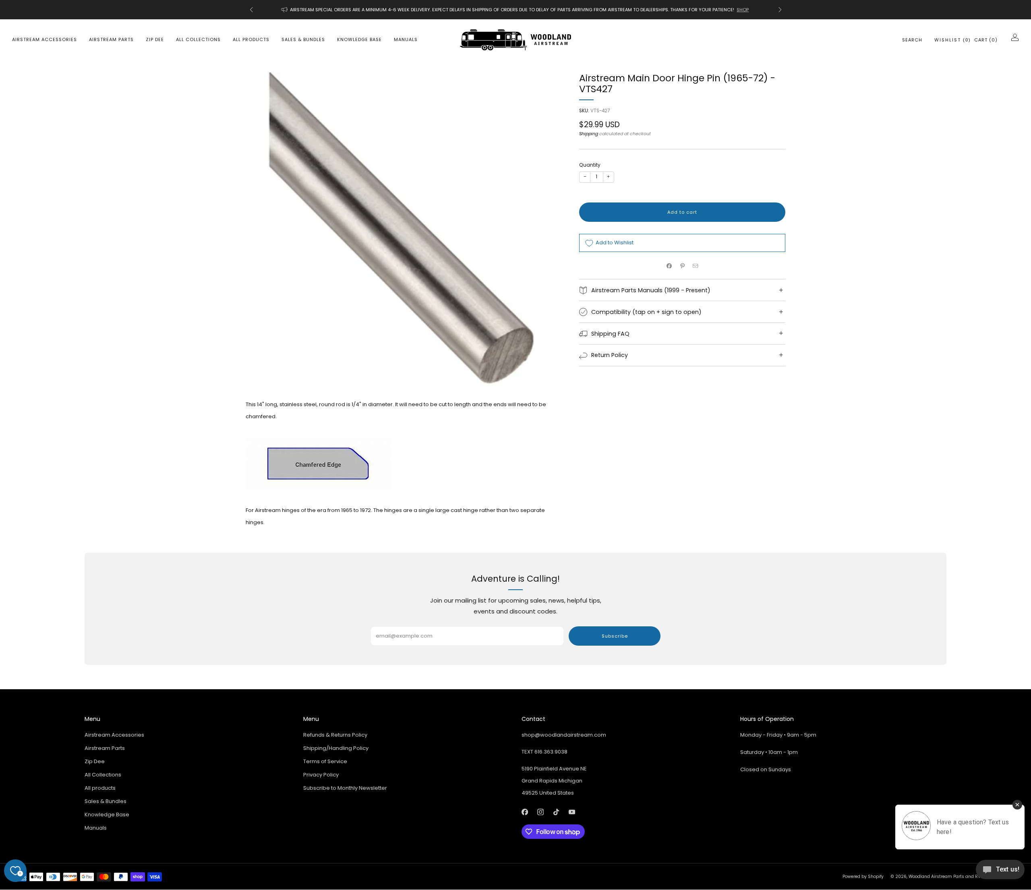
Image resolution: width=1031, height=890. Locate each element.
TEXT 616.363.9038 (544, 752)
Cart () (986, 40)
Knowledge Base (359, 39)
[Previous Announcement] (251, 9)
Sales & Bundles (303, 39)
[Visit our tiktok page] (556, 812)
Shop (743, 9)
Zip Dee (155, 39)
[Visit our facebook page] (524, 812)
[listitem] (516, 9)
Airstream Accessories (44, 39)
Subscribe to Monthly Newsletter (345, 788)
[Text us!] (1000, 872)
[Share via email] (695, 266)
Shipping (588, 134)
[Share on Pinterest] (682, 266)
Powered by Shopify (863, 876)
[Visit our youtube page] (572, 812)
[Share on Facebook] (669, 266)
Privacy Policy (321, 774)
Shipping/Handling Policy (336, 748)
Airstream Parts (111, 39)
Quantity (589, 164)
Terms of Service (325, 761)
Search (912, 40)
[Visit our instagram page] (540, 812)
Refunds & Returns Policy (335, 735)
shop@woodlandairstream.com (564, 735)
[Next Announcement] (780, 9)
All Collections (198, 39)
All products (251, 39)
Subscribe (615, 636)
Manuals (406, 39)
